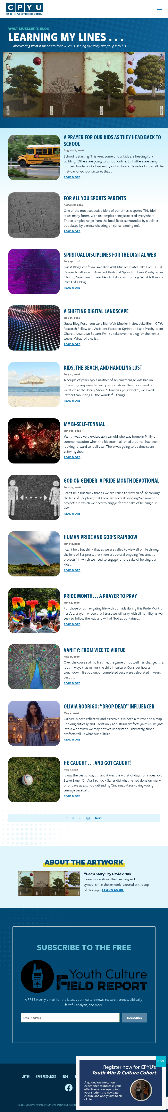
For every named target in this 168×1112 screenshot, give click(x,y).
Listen (26, 1076)
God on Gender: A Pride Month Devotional (111, 480)
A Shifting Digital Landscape (96, 310)
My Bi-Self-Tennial (84, 423)
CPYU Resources (46, 1076)
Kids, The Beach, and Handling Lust (103, 367)
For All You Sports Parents (95, 197)
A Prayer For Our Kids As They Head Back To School (112, 140)
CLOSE (160, 1061)
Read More (72, 177)
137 (88, 818)
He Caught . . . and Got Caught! (98, 762)
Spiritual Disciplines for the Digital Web (110, 254)
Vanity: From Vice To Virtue (94, 649)
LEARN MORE (113, 889)
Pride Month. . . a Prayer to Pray (100, 595)
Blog (65, 1076)
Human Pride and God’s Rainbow (100, 536)
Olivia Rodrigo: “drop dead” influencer (109, 706)
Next (98, 818)
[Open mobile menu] (159, 9)
